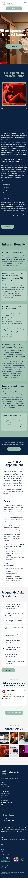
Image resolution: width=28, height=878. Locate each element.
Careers (3, 806)
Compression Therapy (6, 789)
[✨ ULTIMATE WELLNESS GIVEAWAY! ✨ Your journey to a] (14, 751)
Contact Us (3, 809)
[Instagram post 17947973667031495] (23, 738)
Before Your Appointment (7, 802)
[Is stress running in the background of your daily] (4, 751)
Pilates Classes (4, 800)
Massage (3, 797)
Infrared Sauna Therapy (6, 786)
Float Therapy (4, 784)
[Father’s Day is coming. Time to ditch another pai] (14, 738)
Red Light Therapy (5, 793)
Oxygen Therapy (5, 791)
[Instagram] (6, 866)
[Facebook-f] (2, 866)
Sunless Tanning (5, 795)
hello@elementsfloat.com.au (7, 846)
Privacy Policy (9, 873)
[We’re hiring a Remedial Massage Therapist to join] (4, 738)
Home (2, 782)
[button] (24, 3)
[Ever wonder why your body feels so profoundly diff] (23, 751)
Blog (2, 804)
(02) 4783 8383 (4, 851)
